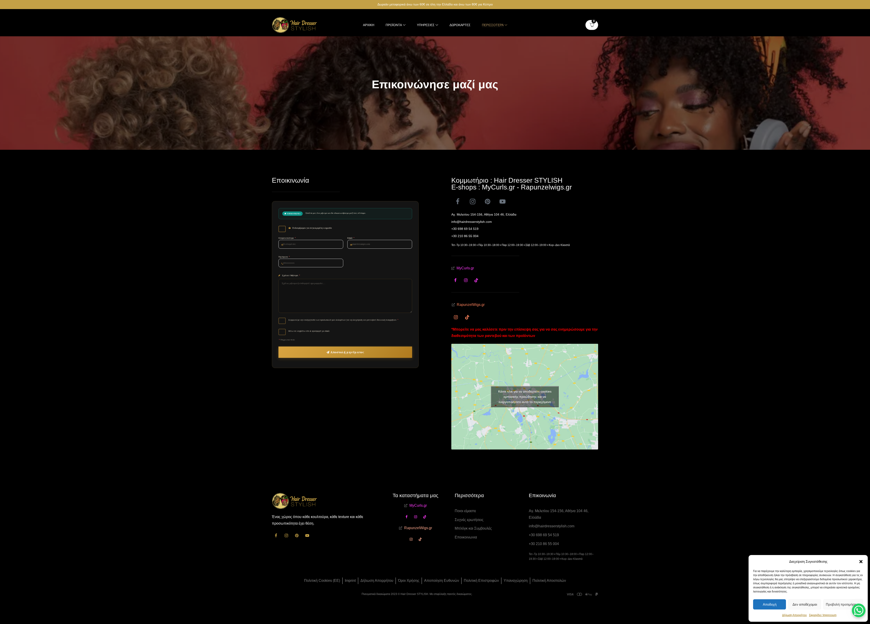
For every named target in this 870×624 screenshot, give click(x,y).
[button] (861, 561)
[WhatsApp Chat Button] (858, 610)
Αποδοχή (769, 604)
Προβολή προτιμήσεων (843, 604)
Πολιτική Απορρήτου (386, 320)
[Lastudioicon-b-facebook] (457, 201)
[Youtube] (502, 201)
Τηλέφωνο (284, 256)
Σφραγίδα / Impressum (822, 615)
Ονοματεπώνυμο (287, 237)
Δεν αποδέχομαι (805, 604)
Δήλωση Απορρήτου (794, 615)
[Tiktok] (476, 280)
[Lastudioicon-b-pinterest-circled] (487, 201)
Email (351, 237)
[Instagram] (472, 201)
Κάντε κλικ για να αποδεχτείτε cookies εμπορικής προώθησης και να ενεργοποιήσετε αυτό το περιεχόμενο (524, 397)
